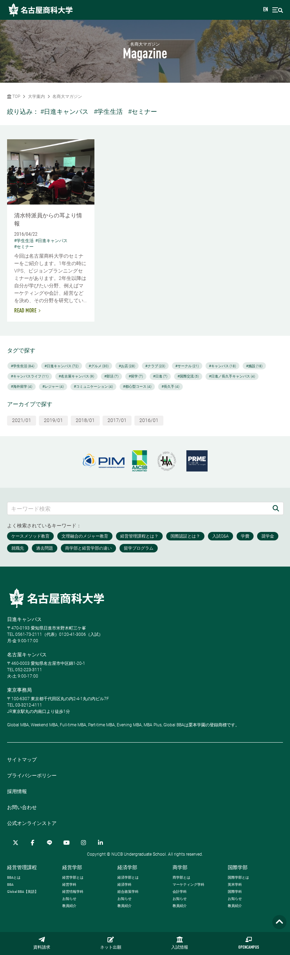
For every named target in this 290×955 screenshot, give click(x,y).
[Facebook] (32, 842)
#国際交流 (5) (188, 376)
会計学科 (180, 892)
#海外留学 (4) (21, 386)
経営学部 (72, 867)
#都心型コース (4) (137, 386)
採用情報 (17, 791)
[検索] (275, 508)
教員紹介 (69, 906)
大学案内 (36, 96)
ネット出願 (110, 947)
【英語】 (22, 892)
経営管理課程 (22, 867)
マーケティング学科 (188, 884)
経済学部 (127, 867)
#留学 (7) (136, 376)
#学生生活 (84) (22, 366)
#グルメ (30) (99, 366)
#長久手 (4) (170, 386)
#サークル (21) (187, 366)
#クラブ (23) (155, 366)
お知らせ (69, 899)
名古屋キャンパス (27, 654)
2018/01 (85, 420)
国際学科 (235, 892)
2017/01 (117, 420)
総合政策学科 (128, 892)
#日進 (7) (160, 376)
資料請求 (41, 947)
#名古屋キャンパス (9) (76, 376)
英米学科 (235, 884)
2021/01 (21, 420)
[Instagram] (83, 842)
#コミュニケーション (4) (93, 386)
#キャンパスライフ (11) (29, 376)
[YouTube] (66, 842)
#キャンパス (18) (222, 366)
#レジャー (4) (53, 386)
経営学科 (69, 884)
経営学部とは (72, 877)
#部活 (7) (111, 376)
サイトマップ (22, 759)
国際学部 (238, 867)
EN (265, 10)
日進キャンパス (24, 619)
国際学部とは (238, 877)
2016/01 (148, 420)
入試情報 (179, 947)
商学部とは (181, 877)
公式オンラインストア (32, 823)
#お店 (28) (127, 366)
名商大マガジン (67, 96)
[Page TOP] (279, 922)
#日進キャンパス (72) (62, 366)
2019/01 (53, 420)
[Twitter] (15, 842)
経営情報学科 (72, 892)
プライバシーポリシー (32, 775)
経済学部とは (128, 877)
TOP (15, 96)
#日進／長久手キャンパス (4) (232, 376)
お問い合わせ (22, 807)
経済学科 (124, 884)
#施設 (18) (254, 366)
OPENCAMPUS (248, 947)
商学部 (180, 867)
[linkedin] (100, 842)
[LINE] (49, 842)
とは (14, 877)
